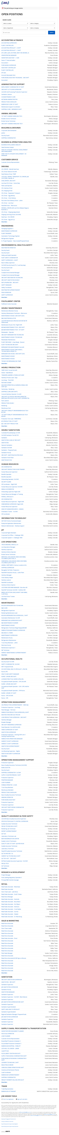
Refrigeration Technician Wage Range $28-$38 (14, 628)
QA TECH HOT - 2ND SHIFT (8, 858)
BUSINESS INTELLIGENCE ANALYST (11, 145)
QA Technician (5, 866)
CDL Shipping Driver (6, 190)
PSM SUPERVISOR (6, 292)
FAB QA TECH (5, 863)
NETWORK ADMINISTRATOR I (9, 99)
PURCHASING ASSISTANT (8, 800)
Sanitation (4, 437)
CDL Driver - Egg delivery (8, 195)
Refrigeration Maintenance (8, 640)
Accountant (4, 80)
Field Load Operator (6, 185)
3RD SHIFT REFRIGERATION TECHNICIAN (12, 335)
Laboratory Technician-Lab (8, 836)
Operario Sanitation (6, 445)
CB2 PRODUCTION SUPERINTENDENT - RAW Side (14, 705)
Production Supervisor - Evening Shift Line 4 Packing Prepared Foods (13, 735)
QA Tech (3, 834)
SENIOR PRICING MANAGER (8, 55)
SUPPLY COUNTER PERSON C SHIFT (11, 775)
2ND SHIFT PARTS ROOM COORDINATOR (12, 807)
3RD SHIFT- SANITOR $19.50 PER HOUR (12, 455)
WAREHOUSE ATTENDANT (8, 1091)
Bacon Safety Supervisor (8, 263)
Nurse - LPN (4, 698)
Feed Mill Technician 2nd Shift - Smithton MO (13, 590)
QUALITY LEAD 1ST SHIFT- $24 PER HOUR (12, 843)
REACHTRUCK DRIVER (7, 1065)
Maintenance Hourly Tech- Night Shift (11, 325)
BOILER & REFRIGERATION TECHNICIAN (12, 605)
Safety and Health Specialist (8, 255)
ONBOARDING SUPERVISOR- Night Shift (12, 504)
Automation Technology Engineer (10, 236)
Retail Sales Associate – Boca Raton (10, 901)
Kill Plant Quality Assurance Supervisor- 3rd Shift (14, 861)
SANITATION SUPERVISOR (8, 732)
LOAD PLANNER (5, 782)
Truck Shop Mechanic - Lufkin (9, 643)
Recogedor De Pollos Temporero (10, 570)
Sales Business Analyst (7, 147)
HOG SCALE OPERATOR (7, 1033)
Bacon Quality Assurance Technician (11, 795)
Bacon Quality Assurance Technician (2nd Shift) (14, 765)
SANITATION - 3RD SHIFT (8, 982)
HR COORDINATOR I (6, 499)
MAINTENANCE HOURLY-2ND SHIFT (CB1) (12, 316)
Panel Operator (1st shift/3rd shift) (10, 727)
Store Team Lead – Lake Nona (9, 892)
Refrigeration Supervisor (8, 610)
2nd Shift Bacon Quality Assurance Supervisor (13, 819)
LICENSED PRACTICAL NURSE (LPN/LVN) (12, 679)
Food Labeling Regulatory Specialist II (11, 877)
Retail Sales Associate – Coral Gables (11, 909)
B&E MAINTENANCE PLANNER (9, 623)
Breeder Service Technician (8, 118)
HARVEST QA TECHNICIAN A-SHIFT (10, 856)
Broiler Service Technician (8, 121)
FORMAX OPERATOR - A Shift (9, 785)
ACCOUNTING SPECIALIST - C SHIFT (11, 50)
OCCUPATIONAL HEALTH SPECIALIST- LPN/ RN (14, 669)
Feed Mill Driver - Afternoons (9, 205)
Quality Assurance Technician (9, 824)
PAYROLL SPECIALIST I (7, 497)
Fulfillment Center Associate (8, 304)
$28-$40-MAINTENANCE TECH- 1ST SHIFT (12, 330)
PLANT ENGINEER (6, 233)
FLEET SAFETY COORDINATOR (9, 258)
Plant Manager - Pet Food (8, 710)
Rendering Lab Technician (8, 829)
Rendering (4, 405)
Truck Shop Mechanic (7, 787)
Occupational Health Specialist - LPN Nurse (13, 690)
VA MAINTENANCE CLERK (8, 97)
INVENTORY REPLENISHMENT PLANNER (12, 1031)
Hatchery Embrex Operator (8, 552)
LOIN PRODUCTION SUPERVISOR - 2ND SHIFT (13, 717)
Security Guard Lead (6, 267)
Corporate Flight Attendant (8, 533)
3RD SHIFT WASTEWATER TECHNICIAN (12, 277)
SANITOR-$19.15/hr (6, 460)
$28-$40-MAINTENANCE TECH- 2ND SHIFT (13, 327)
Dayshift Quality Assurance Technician (11, 851)
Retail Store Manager (7, 897)
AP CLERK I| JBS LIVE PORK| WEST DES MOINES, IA (15, 53)
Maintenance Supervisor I (8, 648)
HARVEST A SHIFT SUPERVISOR (9, 743)
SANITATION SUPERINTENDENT (10, 746)
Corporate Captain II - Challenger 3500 (11, 538)
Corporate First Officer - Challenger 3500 (12, 535)
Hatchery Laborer (6, 580)
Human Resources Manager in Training (12, 494)
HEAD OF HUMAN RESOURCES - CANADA (12, 509)
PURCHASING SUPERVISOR (8, 65)
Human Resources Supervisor (9, 472)
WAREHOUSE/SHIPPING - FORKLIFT (11, 1046)
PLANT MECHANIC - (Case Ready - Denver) (12, 342)
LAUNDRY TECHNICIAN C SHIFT (10, 1062)
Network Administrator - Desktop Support (12, 526)
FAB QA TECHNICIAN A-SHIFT (9, 826)
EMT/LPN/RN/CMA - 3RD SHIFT (9, 282)
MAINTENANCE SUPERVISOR (9, 231)
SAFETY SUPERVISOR (7, 295)
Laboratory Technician (7, 848)
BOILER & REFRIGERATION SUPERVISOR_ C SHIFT (14, 615)
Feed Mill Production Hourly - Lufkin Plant (12, 572)
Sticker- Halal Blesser (7, 372)
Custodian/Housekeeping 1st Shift (10, 433)
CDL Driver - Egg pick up (8, 219)
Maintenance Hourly (6, 638)
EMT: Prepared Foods (7, 666)
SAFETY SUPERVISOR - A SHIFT (9, 260)
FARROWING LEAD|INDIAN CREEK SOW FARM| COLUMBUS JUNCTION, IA (14, 561)
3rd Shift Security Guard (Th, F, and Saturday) (13, 265)
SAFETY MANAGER (6, 285)
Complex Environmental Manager (10, 272)
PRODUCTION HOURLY (7, 403)
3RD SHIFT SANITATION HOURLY (10, 280)
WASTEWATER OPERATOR (8, 248)
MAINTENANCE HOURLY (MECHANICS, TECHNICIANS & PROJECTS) (11, 350)
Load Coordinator (6, 1072)
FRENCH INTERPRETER (7, 489)
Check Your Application (8, 1099)
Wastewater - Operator (7, 332)
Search (52, 32)
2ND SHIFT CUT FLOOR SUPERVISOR (11, 89)
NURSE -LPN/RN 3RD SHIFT (8, 676)
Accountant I (4, 63)
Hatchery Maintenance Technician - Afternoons (14, 313)
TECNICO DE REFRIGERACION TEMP (11, 361)
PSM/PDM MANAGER (7, 780)
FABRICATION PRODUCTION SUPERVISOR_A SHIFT (15, 712)
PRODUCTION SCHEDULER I (9, 102)
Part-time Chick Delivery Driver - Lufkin (12, 200)
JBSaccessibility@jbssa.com (25, 1112)
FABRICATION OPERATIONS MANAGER (11, 739)
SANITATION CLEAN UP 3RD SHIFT (10, 440)
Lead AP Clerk (5, 1051)
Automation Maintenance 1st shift (10, 618)
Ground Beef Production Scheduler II (11, 1043)
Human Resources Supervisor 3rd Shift (11, 487)
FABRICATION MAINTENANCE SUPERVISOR (13, 630)
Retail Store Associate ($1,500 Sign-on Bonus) (13, 958)
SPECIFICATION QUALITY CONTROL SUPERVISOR (14, 821)
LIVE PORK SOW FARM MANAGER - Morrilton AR (14, 587)
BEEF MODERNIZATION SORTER (10, 838)
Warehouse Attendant (7, 790)
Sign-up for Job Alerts (22, 1099)
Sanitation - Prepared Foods (9, 450)
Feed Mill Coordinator (7, 582)
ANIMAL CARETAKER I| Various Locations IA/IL (14, 565)
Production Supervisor (7, 762)
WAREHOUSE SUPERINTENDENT (10, 1075)
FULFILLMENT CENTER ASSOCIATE (10, 1053)
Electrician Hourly (6, 645)
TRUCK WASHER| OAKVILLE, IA (9, 544)
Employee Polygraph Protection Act (8, 1119)
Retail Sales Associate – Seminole (10, 899)
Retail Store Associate (7, 923)
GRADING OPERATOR (7, 797)
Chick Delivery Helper (7, 577)
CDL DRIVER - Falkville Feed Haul (10, 169)
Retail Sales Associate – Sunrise (9, 911)
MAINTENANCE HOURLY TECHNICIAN (11, 337)
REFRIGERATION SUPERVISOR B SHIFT (11, 620)
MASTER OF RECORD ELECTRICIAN (10, 715)
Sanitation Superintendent (8, 1007)
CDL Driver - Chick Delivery (8, 198)
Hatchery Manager (6, 575)
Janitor (3, 133)
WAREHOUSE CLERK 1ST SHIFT (9, 104)
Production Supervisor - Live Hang (10, 707)
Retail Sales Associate (7, 889)
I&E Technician (5, 650)
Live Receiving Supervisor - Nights (10, 751)
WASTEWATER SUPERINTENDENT (10, 290)
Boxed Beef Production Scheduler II (11, 1041)
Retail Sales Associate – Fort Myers (10, 904)
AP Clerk (3, 73)
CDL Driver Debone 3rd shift (9, 171)
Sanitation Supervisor (7, 984)
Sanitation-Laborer (6, 94)
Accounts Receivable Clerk (8, 75)
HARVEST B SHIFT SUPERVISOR (9, 741)
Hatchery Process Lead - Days (9, 377)
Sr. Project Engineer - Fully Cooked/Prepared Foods (15, 241)
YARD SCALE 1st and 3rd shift (9, 370)
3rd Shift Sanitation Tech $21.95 (10, 435)
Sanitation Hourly (6, 452)
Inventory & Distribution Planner (10, 1070)
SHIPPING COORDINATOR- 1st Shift (11, 772)
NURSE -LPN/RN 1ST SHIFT (8, 693)
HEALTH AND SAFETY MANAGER (10, 674)
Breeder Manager (6, 722)
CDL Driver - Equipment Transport (10, 193)
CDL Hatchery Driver (7, 188)
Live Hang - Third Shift (7, 380)
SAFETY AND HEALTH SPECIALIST (10, 1009)
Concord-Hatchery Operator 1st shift (11, 394)
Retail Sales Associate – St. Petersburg (11, 916)
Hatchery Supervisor (7, 549)
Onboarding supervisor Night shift (10, 491)
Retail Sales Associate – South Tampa (11, 894)
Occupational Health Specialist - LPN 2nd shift (13, 681)
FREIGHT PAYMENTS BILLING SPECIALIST (12, 1080)
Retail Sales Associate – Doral (9, 938)
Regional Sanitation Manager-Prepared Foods (13, 1014)
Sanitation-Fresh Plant (7, 457)
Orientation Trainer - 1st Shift (9, 511)
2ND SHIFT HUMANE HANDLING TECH (12, 123)
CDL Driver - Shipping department (10, 212)
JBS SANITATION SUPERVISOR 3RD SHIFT (12, 1002)
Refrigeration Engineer (7, 238)
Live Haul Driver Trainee (8, 596)
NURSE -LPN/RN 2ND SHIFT (9, 684)
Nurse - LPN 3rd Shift (7, 695)
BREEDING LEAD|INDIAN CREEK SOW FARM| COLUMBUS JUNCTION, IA (13, 557)
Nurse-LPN (4, 671)
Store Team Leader (6, 928)
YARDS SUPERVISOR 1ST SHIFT (9, 729)
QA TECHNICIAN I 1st (7, 853)
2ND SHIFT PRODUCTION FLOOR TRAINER (13, 469)
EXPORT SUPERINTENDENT (9, 831)
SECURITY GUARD (6, 482)
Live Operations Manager (8, 547)
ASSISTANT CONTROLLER (8, 68)
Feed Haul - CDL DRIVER (7, 217)
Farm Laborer (5, 400)
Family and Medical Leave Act (7, 1121)
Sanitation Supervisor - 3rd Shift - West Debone (14, 997)
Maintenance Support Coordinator (10, 107)
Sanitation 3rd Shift (6, 447)
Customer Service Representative (10, 162)
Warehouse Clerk (6, 408)
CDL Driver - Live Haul (7, 203)
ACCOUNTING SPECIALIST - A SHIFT (11, 48)
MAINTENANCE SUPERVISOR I (9, 635)
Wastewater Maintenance (8, 340)
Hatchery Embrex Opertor (8, 585)
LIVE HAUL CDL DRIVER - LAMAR (10, 1048)
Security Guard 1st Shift (7, 661)
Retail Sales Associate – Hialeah (9, 914)
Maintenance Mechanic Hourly (9, 311)
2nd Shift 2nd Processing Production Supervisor (14, 92)
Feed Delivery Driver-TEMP (8, 174)
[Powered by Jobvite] (5, 1131)
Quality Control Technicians (8, 841)
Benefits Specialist (6, 474)
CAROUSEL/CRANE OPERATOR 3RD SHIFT (12, 1067)
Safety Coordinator (6, 287)
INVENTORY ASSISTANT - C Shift (10, 58)
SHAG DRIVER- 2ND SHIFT (8, 181)
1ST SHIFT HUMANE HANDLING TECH (11, 116)
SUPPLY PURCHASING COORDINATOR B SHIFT (14, 1056)
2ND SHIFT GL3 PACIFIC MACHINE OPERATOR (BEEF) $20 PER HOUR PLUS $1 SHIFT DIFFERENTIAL (15, 397)
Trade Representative (7, 1089)
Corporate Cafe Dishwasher (8, 130)
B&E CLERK (4, 608)
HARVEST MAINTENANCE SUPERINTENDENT (13, 652)
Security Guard (5, 135)
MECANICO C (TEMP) (7, 633)
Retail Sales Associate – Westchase (10, 887)
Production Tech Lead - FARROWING (11, 419)
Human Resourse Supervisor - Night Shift (12, 501)
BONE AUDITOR (5, 767)
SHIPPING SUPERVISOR (7, 567)
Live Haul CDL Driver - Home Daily (10, 183)
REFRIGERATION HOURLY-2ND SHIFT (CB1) (13, 354)
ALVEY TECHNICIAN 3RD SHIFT (9, 344)
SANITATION (5, 443)
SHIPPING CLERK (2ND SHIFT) (9, 391)
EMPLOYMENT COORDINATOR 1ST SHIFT (12, 87)
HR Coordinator (5, 514)
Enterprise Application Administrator (11, 523)
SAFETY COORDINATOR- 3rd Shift (10, 664)
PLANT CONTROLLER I (7, 45)
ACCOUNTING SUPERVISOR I (9, 43)
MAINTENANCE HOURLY (8, 356)
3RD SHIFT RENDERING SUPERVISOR (11, 725)
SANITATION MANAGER (7, 992)
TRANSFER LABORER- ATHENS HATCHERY (12, 375)
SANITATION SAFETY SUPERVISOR (10, 753)
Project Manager (6, 875)
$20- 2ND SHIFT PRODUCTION (9, 423)
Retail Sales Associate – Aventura (10, 906)
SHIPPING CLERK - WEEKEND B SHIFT (11, 109)
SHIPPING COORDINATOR (8, 138)
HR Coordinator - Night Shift (9, 484)
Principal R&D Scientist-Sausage (10, 880)
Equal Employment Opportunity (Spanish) (9, 1126)
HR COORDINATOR (6, 467)
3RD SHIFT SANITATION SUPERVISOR (11, 979)
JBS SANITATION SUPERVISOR (9, 987)
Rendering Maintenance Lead (9, 613)
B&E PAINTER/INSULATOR (8, 318)
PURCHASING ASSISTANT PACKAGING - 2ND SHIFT (15, 77)
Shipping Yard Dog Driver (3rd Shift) (11, 214)
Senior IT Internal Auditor (8, 60)
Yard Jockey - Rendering (7, 389)
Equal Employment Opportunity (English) (9, 1123)
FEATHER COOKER (6, 382)
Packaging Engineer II (7, 228)
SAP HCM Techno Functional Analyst (11, 521)
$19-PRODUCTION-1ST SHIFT (9, 421)
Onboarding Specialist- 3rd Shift (10, 479)
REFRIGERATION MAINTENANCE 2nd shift (12, 347)
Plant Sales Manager (7, 953)
